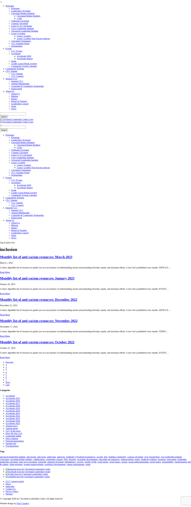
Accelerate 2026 (24, 56)
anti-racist (41, 457)
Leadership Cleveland (20, 11)
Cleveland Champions (21, 41)
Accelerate (16, 53)
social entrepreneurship (138, 462)
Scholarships (16, 46)
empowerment (127, 459)
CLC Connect (17, 76)
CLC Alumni (11, 71)
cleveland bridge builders (21, 459)
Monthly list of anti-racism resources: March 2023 (36, 257)
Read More (5, 272)
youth (87, 464)
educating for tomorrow (109, 459)
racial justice (114, 462)
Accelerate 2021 (13, 413)
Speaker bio (11, 443)
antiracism (51, 457)
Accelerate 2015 (13, 398)
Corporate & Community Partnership (27, 86)
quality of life (90, 462)
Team (13, 106)
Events (9, 48)
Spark (13, 61)
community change (54, 459)
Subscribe (10, 486)
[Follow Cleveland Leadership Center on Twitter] (27, 474)
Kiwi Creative (23, 503)
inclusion (162, 459)
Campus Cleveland (19, 23)
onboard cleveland (55, 462)
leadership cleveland (9, 462)
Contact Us (11, 489)
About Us (10, 91)
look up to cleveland (28, 462)
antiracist (61, 457)
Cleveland (4, 459)
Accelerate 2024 (13, 421)
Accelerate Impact (25, 58)
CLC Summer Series (20, 43)
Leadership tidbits (13, 436)
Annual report (12, 428)
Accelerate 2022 (13, 416)
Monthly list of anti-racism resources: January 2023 (37, 278)
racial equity (103, 462)
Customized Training (15, 68)
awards (99, 457)
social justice (155, 462)
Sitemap (9, 494)
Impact (14, 99)
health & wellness (149, 459)
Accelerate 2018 (13, 406)
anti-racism (31, 457)
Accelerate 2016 (13, 401)
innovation (171, 459)
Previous (9, 362)
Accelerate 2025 (13, 423)
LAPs (19, 18)
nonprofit (42, 462)
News (13, 109)
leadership (181, 459)
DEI (66, 459)
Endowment (16, 89)
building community (117, 457)
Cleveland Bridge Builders (23, 13)
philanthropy (70, 462)
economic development (87, 459)
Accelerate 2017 (13, 403)
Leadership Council (20, 104)
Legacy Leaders (18, 33)
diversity (72, 459)
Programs (10, 6)
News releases (12, 438)
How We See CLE (14, 433)
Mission (14, 96)
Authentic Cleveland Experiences (80, 457)
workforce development (54, 464)
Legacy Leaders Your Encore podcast (33, 38)
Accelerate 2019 (13, 408)
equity (137, 459)
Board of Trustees (19, 101)
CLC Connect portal (15, 481)
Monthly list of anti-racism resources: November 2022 (38, 321)
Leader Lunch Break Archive (24, 63)
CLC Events (16, 51)
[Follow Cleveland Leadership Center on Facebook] (28, 471)
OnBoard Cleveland (20, 21)
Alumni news (11, 426)
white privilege (16, 464)
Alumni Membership (20, 84)
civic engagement (152, 457)
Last (7, 385)
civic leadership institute (171, 457)
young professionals (75, 464)
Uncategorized (12, 446)
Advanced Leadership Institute (24, 31)
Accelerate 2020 (13, 411)
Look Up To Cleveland (21, 26)
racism (124, 462)
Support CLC (12, 79)
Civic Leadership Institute (22, 28)
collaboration (39, 459)
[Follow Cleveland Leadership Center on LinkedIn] (28, 476)
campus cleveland (135, 457)
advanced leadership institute (12, 457)
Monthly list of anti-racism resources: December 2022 (38, 299)
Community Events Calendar (24, 66)
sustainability (168, 462)
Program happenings (15, 441)
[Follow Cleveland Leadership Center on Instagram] (28, 469)
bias (105, 457)
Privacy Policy (12, 491)
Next (8, 382)
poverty (80, 462)
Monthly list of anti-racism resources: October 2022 (37, 342)
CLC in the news (13, 431)
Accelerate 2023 (13, 418)
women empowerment (33, 464)
